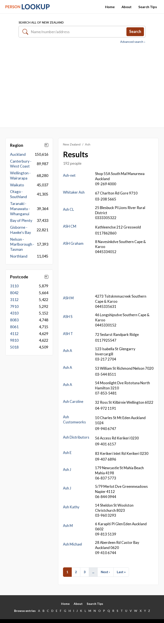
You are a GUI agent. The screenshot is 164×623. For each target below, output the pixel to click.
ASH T (68, 333)
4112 (14, 333)
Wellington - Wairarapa (20, 175)
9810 (14, 340)
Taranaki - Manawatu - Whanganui (20, 208)
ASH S (67, 316)
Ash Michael (72, 544)
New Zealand (72, 144)
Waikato (17, 185)
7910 (14, 306)
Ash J (67, 469)
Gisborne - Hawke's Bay (20, 230)
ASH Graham (73, 243)
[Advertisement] (82, 86)
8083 (14, 320)
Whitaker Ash (74, 192)
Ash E (67, 452)
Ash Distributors (76, 437)
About (127, 7)
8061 (14, 327)
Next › (105, 572)
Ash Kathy (71, 507)
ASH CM (69, 226)
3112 (14, 299)
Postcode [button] (19, 276)
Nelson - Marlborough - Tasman (22, 244)
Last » (121, 572)
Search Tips (147, 7)
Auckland (18, 154)
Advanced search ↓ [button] (132, 41)
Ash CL (68, 209)
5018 (14, 347)
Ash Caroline (73, 401)
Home (110, 7)
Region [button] (16, 145)
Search (135, 31)
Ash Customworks (74, 419)
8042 (14, 293)
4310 (14, 313)
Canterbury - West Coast (20, 164)
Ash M (68, 525)
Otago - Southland (18, 194)
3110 (14, 286)
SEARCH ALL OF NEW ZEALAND (41, 22)
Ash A (67, 350)
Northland (18, 256)
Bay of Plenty (21, 220)
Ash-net (69, 175)
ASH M (68, 298)
